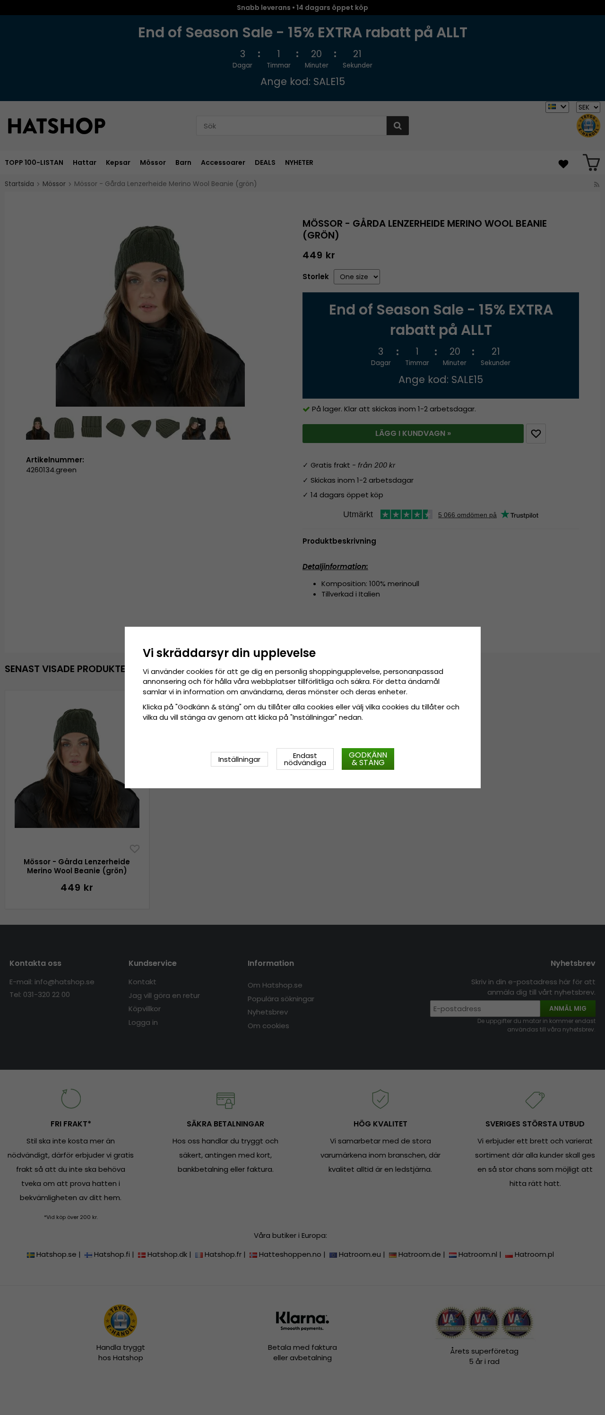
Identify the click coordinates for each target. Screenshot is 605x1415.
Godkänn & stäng (368, 759)
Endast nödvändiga (305, 758)
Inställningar (239, 759)
